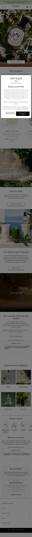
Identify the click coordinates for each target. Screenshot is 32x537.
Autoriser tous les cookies (23, 114)
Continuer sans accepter (16, 83)
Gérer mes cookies (10, 113)
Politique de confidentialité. (22, 109)
